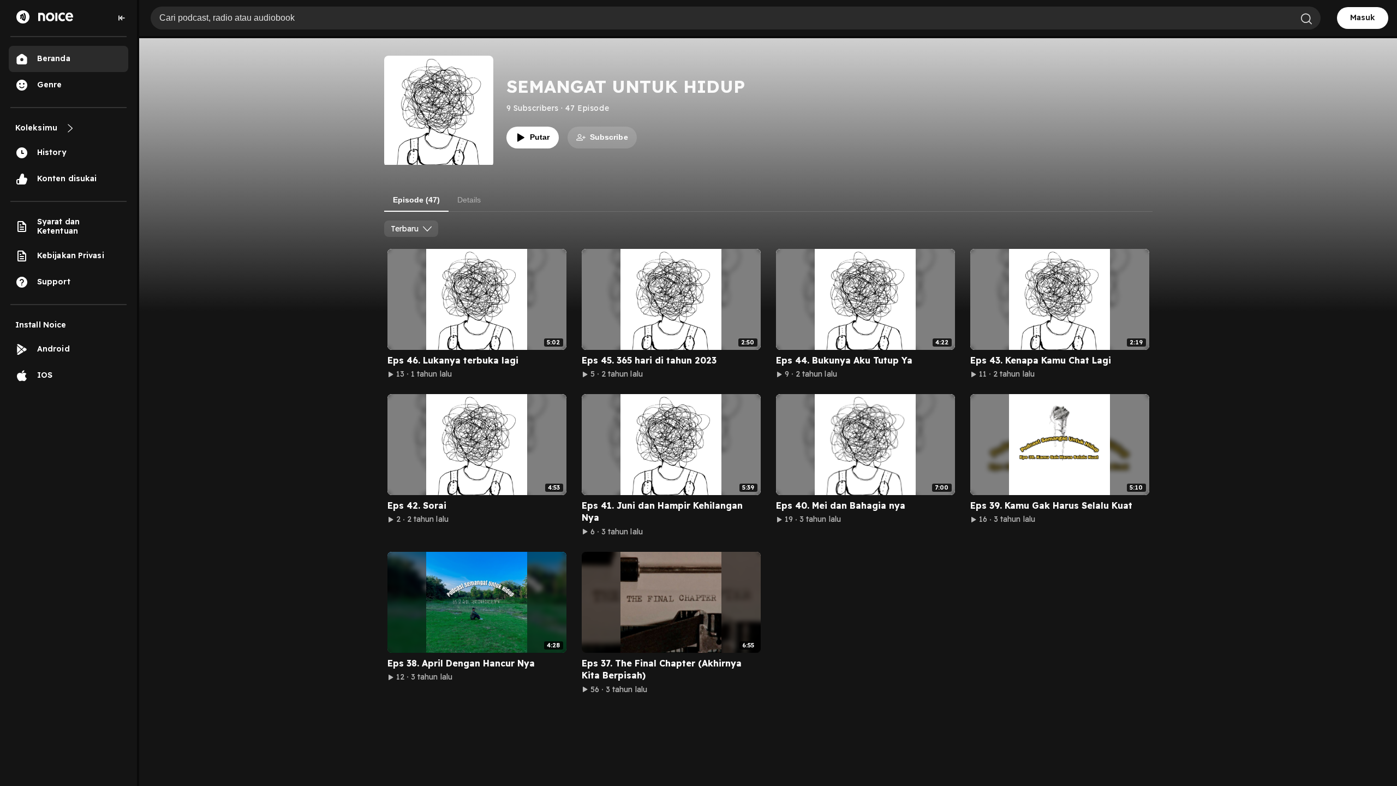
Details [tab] (469, 199)
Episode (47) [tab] (416, 199)
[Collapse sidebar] (121, 18)
